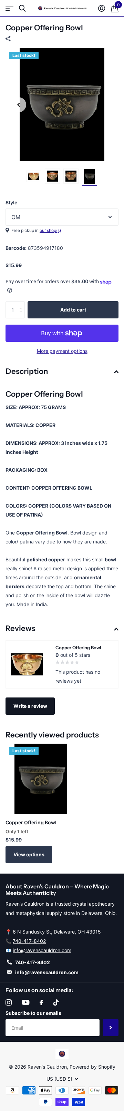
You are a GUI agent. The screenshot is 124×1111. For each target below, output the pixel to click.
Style (11, 202)
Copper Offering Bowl (31, 822)
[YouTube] (25, 1002)
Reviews (20, 628)
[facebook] (41, 1002)
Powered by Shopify (92, 1067)
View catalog (9, 8)
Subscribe (110, 1027)
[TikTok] (56, 1002)
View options (28, 854)
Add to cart (73, 310)
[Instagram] (9, 1002)
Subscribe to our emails (33, 1013)
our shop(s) (50, 230)
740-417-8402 (29, 941)
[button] (18, 104)
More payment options (62, 351)
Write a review (30, 706)
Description (27, 371)
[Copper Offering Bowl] (41, 779)
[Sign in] (101, 8)
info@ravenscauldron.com (42, 950)
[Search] (22, 8)
